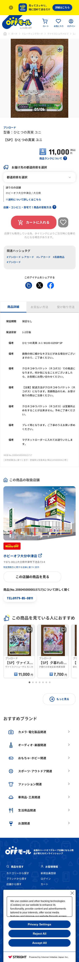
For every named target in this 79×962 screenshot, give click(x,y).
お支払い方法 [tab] (39, 307)
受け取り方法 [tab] (66, 307)
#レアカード (43, 257)
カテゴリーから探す (17, 873)
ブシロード (9, 127)
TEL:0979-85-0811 (20, 598)
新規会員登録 (48, 873)
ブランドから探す (16, 878)
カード (14, 33)
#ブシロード (14, 262)
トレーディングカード (32, 33)
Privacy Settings (39, 924)
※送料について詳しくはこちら (23, 199)
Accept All (39, 943)
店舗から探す (13, 884)
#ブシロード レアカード (20, 257)
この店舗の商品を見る (32, 577)
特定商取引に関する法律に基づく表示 (21, 567)
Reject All (39, 933)
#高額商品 (58, 257)
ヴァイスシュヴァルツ (57, 33)
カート (44, 884)
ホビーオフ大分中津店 (20, 556)
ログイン (46, 878)
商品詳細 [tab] (13, 307)
